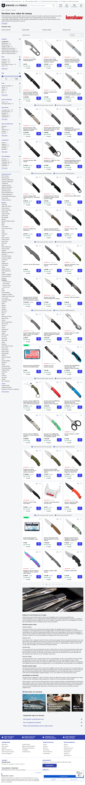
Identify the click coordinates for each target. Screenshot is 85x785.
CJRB (3, 232)
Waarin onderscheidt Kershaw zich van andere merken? (38, 725)
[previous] (25, 702)
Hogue (3, 272)
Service (45, 744)
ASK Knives (5, 215)
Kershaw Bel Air (7, 282)
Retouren (45, 748)
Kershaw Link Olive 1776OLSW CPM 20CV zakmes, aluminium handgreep (29, 471)
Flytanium (4, 254)
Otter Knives (5, 335)
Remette (4, 344)
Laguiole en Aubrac (7, 294)
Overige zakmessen (7, 194)
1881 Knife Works (6, 206)
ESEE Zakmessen (6, 247)
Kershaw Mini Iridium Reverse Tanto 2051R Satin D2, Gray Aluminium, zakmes (52, 129)
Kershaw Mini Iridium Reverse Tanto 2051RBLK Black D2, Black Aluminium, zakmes (72, 162)
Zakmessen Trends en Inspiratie (10, 389)
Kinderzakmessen (6, 191)
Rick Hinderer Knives (7, 346)
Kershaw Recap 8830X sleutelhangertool (29, 60)
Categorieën (5, 41)
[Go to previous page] (43, 584)
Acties (3, 383)
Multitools (4, 748)
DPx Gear (4, 243)
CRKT (3, 236)
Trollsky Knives (6, 370)
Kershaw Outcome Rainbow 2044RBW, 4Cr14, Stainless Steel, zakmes (31, 572)
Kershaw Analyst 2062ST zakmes (51, 265)
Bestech (4, 219)
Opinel (3, 333)
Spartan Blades (6, 361)
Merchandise (67, 751)
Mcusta (4, 307)
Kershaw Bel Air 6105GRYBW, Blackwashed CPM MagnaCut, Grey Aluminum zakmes (72, 129)
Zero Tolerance (6, 381)
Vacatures (66, 753)
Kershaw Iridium (7, 285)
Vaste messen (5, 746)
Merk (3, 57)
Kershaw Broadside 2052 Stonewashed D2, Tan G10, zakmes (51, 539)
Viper (3, 373)
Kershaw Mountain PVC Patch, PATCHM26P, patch (30, 538)
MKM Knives (5, 318)
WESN (3, 379)
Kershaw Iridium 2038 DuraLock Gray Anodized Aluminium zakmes (51, 61)
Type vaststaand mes (7, 123)
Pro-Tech (4, 337)
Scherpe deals (5, 385)
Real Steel (4, 340)
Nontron (4, 325)
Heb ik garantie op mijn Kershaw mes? (33, 719)
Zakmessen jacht (6, 189)
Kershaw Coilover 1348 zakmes (70, 229)
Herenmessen (5, 178)
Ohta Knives (5, 329)
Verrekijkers (25, 750)
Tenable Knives (6, 366)
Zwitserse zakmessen (7, 179)
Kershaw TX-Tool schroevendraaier (49, 366)
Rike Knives (5, 348)
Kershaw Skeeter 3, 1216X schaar (71, 434)
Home (3, 10)
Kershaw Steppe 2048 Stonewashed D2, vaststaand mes (31, 197)
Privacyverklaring (47, 751)
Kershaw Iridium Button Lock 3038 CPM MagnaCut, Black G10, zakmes (52, 334)
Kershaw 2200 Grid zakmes (72, 297)
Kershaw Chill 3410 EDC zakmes (50, 92)
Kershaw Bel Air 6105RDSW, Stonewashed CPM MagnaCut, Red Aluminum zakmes (52, 402)
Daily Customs (5, 237)
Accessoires (5, 198)
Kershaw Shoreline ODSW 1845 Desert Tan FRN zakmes (52, 229)
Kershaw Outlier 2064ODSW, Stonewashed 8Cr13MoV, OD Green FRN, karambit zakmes (31, 402)
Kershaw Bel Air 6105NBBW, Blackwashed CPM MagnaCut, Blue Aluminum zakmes (72, 402)
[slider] (2, 76)
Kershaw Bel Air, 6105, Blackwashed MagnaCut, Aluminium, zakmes (30, 129)
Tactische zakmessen (7, 181)
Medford (4, 309)
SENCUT (4, 355)
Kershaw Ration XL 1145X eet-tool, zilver (71, 333)
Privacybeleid (38, 772)
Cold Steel (4, 234)
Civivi (3, 230)
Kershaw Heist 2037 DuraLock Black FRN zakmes (52, 298)
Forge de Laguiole (6, 258)
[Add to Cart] (38, 65)
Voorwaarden (46, 753)
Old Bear (4, 331)
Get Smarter (5, 392)
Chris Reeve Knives (7, 228)
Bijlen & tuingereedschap (28, 746)
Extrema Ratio (5, 249)
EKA (3, 245)
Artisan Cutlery (6, 213)
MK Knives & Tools (7, 316)
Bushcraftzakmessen (7, 192)
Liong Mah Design (6, 300)
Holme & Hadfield (6, 274)
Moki (3, 314)
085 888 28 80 (6, 762)
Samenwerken (67, 755)
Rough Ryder (5, 353)
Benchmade (5, 217)
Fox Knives (4, 260)
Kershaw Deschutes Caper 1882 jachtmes (71, 265)
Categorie (4, 39)
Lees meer (4, 23)
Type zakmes (5, 107)
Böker (3, 223)
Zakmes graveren (6, 200)
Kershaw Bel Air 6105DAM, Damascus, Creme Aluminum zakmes (31, 435)
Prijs (3, 73)
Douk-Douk (5, 241)
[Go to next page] (62, 584)
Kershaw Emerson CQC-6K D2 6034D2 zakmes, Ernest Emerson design (51, 197)
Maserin (4, 305)
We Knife (4, 377)
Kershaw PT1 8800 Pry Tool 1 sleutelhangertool (52, 161)
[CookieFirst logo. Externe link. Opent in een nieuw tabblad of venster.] (1, 774)
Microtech (4, 311)
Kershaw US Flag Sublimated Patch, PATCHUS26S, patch (31, 366)
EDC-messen (5, 176)
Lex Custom (5, 298)
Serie (3, 83)
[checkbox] (19, 59)
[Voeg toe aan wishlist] (40, 40)
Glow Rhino (5, 265)
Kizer (3, 289)
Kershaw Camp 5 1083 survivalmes (29, 503)
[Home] (14, 5)
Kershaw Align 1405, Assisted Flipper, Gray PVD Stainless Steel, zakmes (31, 334)
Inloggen (67, 6)
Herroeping (46, 750)
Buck (3, 224)
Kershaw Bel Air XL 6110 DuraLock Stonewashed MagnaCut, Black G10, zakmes (71, 471)
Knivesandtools (6, 292)
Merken (4, 202)
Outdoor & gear (26, 744)
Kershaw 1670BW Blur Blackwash (29, 229)
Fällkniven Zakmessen (7, 252)
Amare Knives (5, 208)
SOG (3, 359)
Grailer (3, 267)
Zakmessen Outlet (7, 387)
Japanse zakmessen (7, 187)
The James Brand (6, 368)
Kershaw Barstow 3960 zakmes (29, 161)
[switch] (79, 775)
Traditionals (5, 183)
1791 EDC (4, 204)
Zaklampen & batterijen (28, 748)
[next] (80, 702)
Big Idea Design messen (8, 221)
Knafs (3, 290)
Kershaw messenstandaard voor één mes (51, 503)
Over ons (66, 746)
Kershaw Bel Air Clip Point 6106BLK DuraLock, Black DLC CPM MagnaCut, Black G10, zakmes (30, 299)
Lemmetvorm (5, 140)
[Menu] (82, 771)
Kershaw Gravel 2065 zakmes (31, 264)
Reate (3, 342)
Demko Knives (5, 239)
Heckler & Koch (6, 269)
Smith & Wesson (6, 357)
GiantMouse (5, 263)
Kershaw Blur (6, 283)
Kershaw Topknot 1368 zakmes (50, 571)
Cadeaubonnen (68, 750)
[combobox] (76, 35)
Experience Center (68, 748)
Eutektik (4, 250)
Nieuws (66, 744)
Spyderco (4, 362)
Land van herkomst (7, 99)
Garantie (45, 746)
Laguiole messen (6, 185)
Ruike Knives (5, 349)
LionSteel (4, 302)
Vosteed (4, 375)
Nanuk (3, 320)
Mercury (4, 313)
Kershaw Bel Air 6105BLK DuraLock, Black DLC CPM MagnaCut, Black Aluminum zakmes (31, 93)
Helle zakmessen (6, 271)
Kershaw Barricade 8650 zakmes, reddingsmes (71, 503)
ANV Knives (5, 212)
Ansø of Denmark (6, 210)
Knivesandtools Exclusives (9, 196)
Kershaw (4, 280)
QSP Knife (4, 338)
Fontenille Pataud (6, 256)
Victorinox (4, 372)
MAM (3, 303)
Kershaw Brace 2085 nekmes (72, 196)
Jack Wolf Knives (6, 276)
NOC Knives (5, 324)
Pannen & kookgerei (7, 753)
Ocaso (3, 327)
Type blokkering (6, 156)
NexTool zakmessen (7, 322)
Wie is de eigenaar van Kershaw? (32, 722)
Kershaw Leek (6, 287)
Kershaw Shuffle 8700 (70, 570)
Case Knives (5, 226)
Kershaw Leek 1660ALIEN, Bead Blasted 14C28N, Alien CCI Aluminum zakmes (52, 435)
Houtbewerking (26, 751)
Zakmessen (8, 10)
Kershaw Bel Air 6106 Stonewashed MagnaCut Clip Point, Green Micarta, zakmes (72, 93)
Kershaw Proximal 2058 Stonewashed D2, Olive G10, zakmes (52, 471)
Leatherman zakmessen (8, 296)
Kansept (4, 278)
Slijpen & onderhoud (7, 750)
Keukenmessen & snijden (8, 751)
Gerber (3, 261)
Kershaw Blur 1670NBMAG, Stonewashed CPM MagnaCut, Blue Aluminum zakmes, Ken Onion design (72, 367)
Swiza (3, 364)
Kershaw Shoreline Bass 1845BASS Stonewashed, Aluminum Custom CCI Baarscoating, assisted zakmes (71, 539)
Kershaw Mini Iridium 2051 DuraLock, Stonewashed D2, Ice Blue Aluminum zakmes (72, 61)
